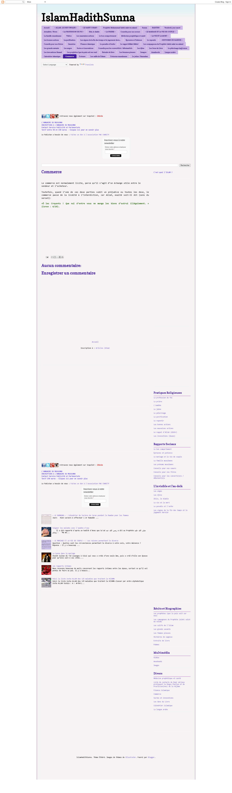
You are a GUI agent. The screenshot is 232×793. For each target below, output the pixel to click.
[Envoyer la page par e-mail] (47, 257)
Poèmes (82, 56)
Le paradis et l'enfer (107, 44)
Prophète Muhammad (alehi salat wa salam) (120, 28)
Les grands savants (51, 48)
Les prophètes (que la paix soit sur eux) (82, 52)
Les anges (68, 48)
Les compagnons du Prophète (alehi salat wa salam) (163, 44)
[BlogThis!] (54, 257)
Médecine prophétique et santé (133, 36)
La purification (69, 40)
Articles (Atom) (103, 348)
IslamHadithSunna (88, 17)
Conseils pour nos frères (53, 44)
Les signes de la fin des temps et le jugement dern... (100, 40)
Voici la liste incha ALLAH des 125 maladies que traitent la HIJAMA (83, 579)
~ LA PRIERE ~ (110, 32)
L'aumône (71, 44)
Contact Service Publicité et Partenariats (60, 127)
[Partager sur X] (57, 257)
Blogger (151, 757)
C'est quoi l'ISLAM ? (163, 172)
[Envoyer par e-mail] (52, 257)
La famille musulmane (52, 36)
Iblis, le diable (94, 32)
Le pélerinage (160, 413)
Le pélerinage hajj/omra (177, 48)
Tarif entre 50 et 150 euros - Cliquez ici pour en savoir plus (70, 130)
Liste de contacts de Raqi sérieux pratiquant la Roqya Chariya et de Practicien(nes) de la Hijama (169, 684)
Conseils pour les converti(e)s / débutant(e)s (115, 48)
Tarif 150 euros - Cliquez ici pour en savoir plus (64, 479)
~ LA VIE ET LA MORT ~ (159, 36)
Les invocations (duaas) (53, 52)
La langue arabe (161, 709)
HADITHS (156, 28)
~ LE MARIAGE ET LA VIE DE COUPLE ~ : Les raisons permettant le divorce (85, 541)
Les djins (140, 48)
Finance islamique (87, 44)
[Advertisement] (106, 87)
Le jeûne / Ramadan (140, 56)
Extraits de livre (108, 52)
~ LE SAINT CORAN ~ (90, 28)
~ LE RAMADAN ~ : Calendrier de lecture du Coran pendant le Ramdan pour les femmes (90, 515)
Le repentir (151, 40)
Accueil (46, 28)
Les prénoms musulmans (163, 464)
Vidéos (69, 36)
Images (143, 52)
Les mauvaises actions (85, 36)
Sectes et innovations (85, 48)
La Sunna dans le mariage (63, 553)
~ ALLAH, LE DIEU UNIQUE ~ (65, 28)
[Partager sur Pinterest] (62, 257)
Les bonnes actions (51, 40)
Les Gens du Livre (156, 48)
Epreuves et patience (163, 453)
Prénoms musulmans (118, 56)
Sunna (144, 28)
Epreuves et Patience (134, 40)
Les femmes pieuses (127, 52)
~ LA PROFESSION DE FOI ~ (73, 32)
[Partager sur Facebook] (60, 257)
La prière (158, 402)
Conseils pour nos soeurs (130, 32)
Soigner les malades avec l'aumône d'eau (70, 528)
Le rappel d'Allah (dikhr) (129, 44)
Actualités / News (50, 32)
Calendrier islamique (52, 56)
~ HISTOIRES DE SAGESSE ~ (172, 40)
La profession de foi (163, 398)
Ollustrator (130, 757)
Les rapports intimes (61, 566)
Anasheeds (155, 52)
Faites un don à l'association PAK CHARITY (90, 135)
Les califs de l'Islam (97, 56)
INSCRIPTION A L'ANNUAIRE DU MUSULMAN (58, 125)
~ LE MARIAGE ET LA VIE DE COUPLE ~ (160, 32)
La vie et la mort (162, 503)
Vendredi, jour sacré (172, 28)
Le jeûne (157, 409)
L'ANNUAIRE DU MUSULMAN (51, 122)
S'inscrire (116, 155)
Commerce (69, 56)
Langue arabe (170, 52)
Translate (89, 65)
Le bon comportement (107, 36)
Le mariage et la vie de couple (168, 457)
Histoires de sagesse (163, 637)
